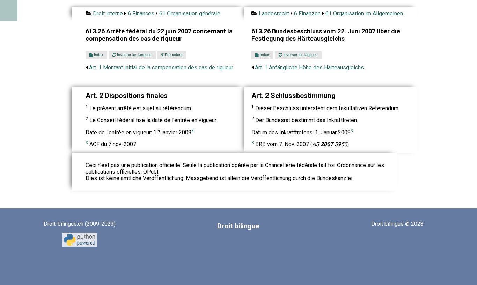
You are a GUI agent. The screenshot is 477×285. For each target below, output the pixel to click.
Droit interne (108, 13)
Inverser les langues (134, 55)
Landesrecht (274, 13)
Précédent (173, 55)
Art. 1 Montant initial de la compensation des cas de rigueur (161, 67)
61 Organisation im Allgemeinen (364, 13)
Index (98, 55)
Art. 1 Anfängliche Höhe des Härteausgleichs (309, 67)
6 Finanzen (307, 13)
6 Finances (141, 13)
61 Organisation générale (189, 13)
